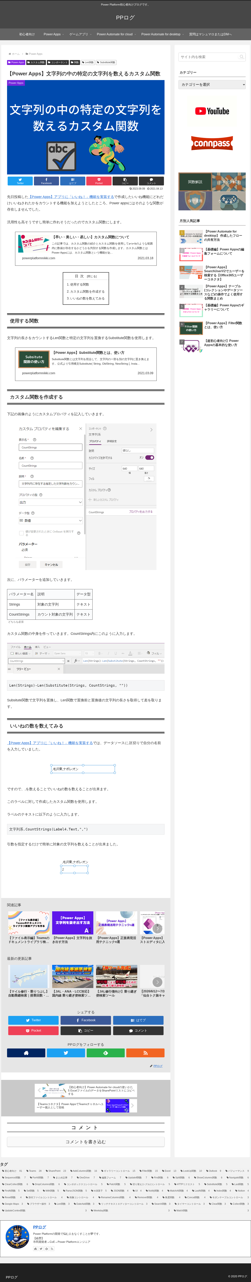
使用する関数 (79, 284)
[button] (125, 181)
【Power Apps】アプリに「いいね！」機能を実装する (71, 197)
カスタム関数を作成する (87, 291)
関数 (76, 62)
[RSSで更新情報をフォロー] (145, 1052)
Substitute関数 (107, 62)
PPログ (39, 1227)
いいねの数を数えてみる (87, 298)
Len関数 (89, 62)
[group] (28, 929)
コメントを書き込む (85, 1141)
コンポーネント (59, 62)
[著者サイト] (26, 1052)
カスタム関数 (38, 62)
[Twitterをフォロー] (66, 1052)
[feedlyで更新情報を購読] (106, 1052)
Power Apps (17, 62)
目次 (80, 276)
